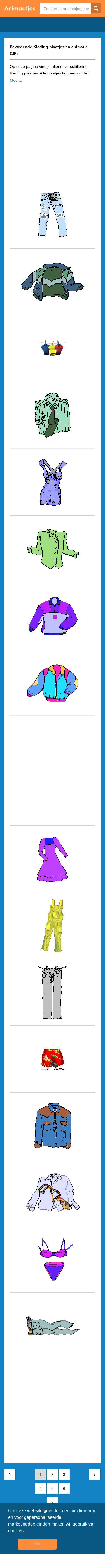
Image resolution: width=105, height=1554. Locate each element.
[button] (26, 1531)
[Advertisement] (52, 130)
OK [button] (37, 1544)
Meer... (16, 80)
